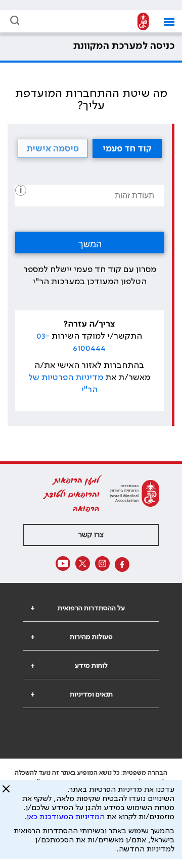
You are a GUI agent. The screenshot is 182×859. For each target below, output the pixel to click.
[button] (165, 22)
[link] (140, 22)
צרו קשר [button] (91, 535)
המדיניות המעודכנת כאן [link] (66, 817)
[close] (6, 793)
